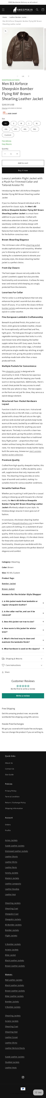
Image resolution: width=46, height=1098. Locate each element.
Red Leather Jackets (13, 980)
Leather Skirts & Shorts (15, 1048)
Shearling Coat (11, 908)
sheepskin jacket (13, 371)
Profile (8, 830)
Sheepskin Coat (11, 914)
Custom (8, 135)
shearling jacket (33, 245)
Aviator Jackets (11, 949)
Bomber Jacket (9, 583)
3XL (15, 129)
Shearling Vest (11, 1032)
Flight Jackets (11, 935)
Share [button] (7, 672)
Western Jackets (12, 878)
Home (5, 17)
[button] (3, 10)
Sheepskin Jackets (13, 919)
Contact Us (9, 769)
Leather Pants (11, 867)
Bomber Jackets (12, 930)
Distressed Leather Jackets (16, 851)
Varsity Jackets (11, 872)
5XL (34, 129)
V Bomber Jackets (12, 1007)
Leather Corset (11, 1037)
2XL (6, 129)
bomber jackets (8, 308)
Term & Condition (12, 796)
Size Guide (9, 774)
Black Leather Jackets (14, 960)
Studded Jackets (12, 1062)
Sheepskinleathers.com (22, 523)
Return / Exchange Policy (15, 802)
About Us (9, 763)
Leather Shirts (11, 862)
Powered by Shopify (30, 1093)
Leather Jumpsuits (13, 883)
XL (37, 123)
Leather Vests (11, 1067)
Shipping (4, 108)
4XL (25, 129)
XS (6, 123)
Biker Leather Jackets (14, 996)
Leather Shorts (11, 856)
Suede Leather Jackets (14, 845)
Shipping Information (14, 808)
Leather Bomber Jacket (17, 17)
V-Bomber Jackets (13, 944)
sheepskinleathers (19, 1093)
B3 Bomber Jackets (13, 924)
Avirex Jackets (11, 840)
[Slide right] (28, 76)
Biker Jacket (10, 955)
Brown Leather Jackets (15, 966)
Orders (8, 824)
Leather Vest (10, 894)
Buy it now (23, 170)
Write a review (23, 695)
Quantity (5, 149)
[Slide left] (17, 76)
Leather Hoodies (12, 889)
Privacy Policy (10, 791)
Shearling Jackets (12, 903)
